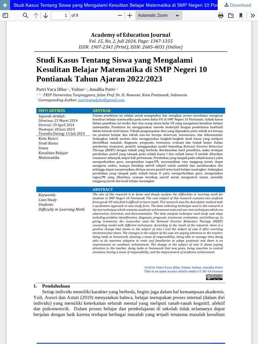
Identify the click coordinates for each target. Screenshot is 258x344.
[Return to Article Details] (5, 5)
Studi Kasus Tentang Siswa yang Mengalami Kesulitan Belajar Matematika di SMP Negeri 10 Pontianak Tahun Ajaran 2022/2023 (135, 5)
